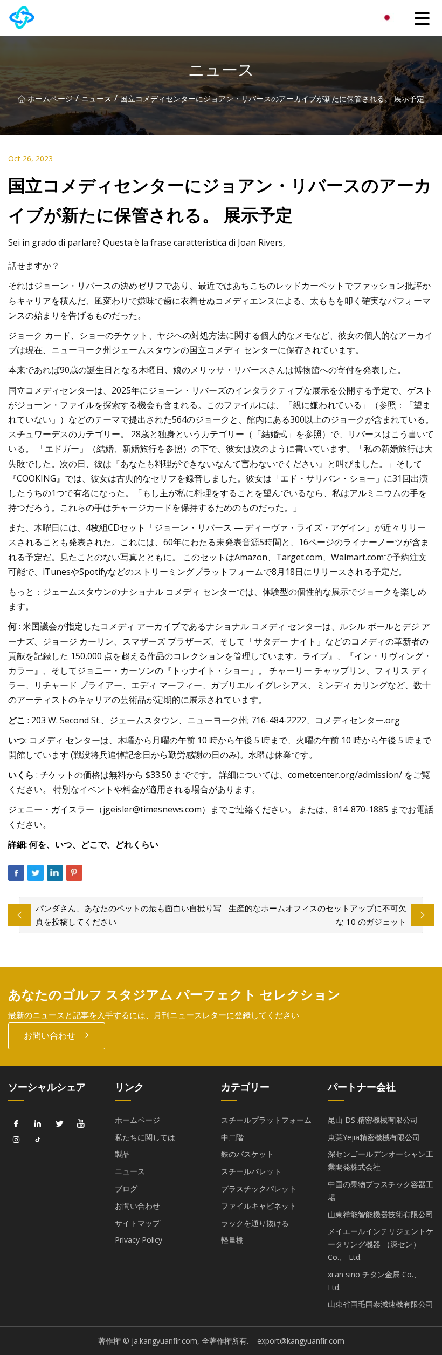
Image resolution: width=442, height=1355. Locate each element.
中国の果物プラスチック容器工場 (380, 1190)
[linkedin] (38, 1124)
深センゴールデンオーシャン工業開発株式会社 (380, 1160)
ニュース (96, 98)
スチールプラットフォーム (266, 1120)
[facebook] (16, 1124)
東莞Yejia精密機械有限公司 (374, 1137)
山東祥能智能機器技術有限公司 (380, 1214)
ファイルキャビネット (258, 1206)
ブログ (126, 1188)
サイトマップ (137, 1223)
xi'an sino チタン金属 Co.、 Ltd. (374, 1280)
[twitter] (59, 1124)
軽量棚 (232, 1240)
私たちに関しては (145, 1137)
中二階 (232, 1137)
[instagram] (16, 1140)
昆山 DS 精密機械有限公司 (373, 1120)
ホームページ (50, 98)
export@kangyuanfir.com (300, 1341)
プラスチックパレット (258, 1188)
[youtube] (81, 1124)
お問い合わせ (49, 1035)
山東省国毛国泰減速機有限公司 (380, 1304)
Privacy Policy (138, 1240)
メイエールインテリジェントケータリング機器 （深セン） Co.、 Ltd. (380, 1244)
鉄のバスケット (247, 1154)
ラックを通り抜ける (255, 1223)
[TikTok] (38, 1140)
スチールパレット (251, 1171)
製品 (122, 1154)
